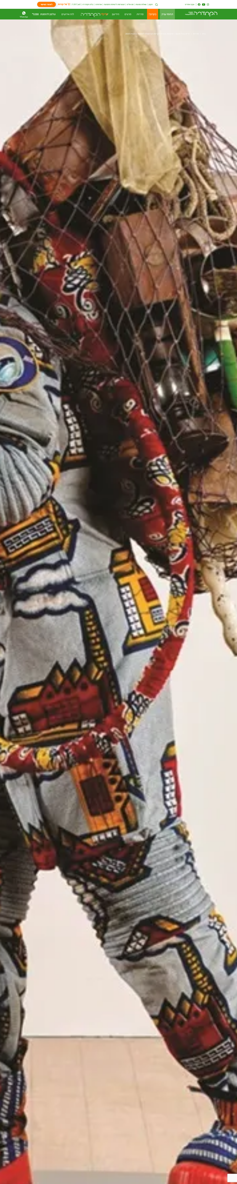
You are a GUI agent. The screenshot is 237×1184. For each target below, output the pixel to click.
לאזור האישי (46, 4)
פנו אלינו (130, 4)
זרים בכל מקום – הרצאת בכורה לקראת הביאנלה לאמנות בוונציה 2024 (157, 33)
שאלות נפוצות (141, 4)
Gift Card (76, 4)
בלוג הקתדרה (87, 4)
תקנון (151, 4)
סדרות (196, 33)
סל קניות (62, 4)
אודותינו (98, 4)
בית (204, 33)
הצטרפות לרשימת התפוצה (114, 4)
